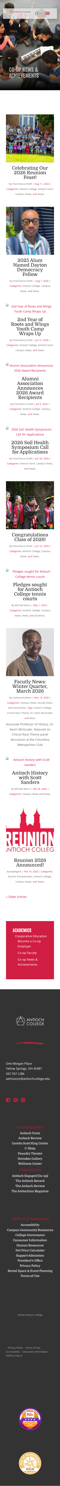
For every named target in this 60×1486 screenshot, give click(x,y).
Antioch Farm (45, 189)
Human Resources (30, 1245)
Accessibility (30, 1225)
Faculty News (45, 702)
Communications (22, 697)
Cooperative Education (31, 936)
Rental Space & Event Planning (30, 1271)
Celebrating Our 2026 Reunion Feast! (30, 172)
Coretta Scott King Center (30, 1143)
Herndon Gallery (30, 1158)
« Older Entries (16, 897)
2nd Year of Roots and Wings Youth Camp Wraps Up (30, 326)
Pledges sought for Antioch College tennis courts (30, 591)
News (41, 194)
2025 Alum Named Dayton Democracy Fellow (30, 267)
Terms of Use (30, 1276)
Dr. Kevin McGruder (41, 712)
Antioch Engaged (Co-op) (30, 1176)
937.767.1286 (15, 1074)
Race (32, 718)
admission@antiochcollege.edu (28, 1079)
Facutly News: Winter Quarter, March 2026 (30, 686)
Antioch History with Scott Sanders (30, 777)
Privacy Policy (30, 1265)
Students (40, 615)
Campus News (24, 194)
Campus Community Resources (30, 1230)
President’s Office (30, 1260)
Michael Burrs (22, 605)
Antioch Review (30, 1138)
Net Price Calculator (30, 1250)
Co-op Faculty (27, 953)
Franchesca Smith (22, 183)
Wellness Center (30, 1163)
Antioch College (28, 189)
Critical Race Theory (18, 712)
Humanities (19, 707)
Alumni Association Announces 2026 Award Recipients (30, 388)
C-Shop (30, 1148)
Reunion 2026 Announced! (30, 863)
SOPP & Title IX (14, 1355)
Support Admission (30, 1255)
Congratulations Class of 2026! (30, 537)
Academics (22, 930)
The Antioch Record (30, 1181)
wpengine (15, 871)
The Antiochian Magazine (30, 1191)
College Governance (30, 1235)
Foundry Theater (30, 1153)
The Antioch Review (30, 1186)
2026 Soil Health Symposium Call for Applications (30, 447)
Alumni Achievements (20, 876)
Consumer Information (30, 1240)
